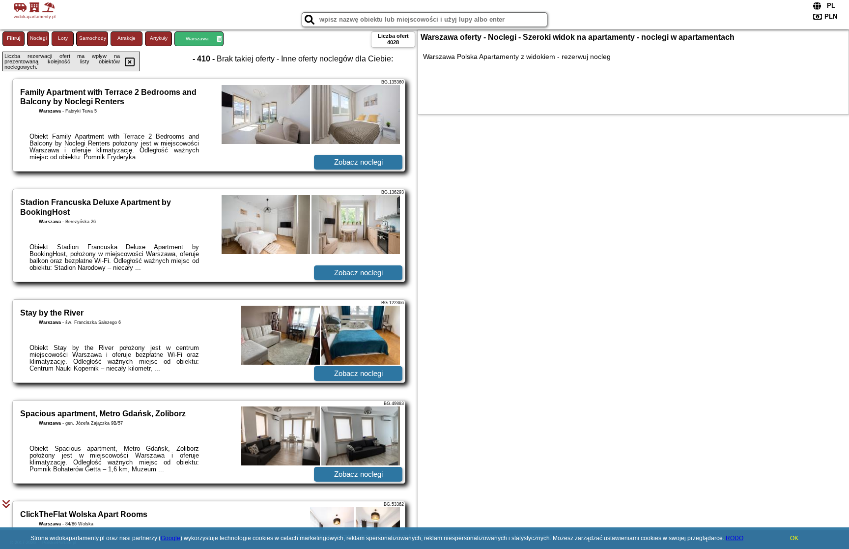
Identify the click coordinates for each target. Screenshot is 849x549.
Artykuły (159, 38)
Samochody (92, 38)
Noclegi (38, 38)
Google (170, 538)
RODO (734, 538)
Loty (63, 38)
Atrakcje (126, 38)
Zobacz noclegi (358, 162)
